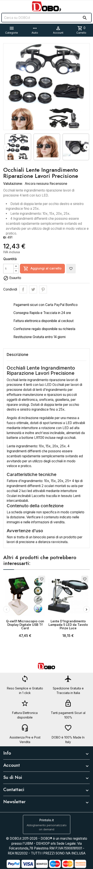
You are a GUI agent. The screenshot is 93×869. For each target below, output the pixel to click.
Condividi (23, 289)
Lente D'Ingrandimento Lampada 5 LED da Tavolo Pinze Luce (68, 624)
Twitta (33, 289)
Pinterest (43, 289)
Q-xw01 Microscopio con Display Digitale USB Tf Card (25, 624)
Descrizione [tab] (17, 354)
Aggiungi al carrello (42, 268)
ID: (4, 237)
